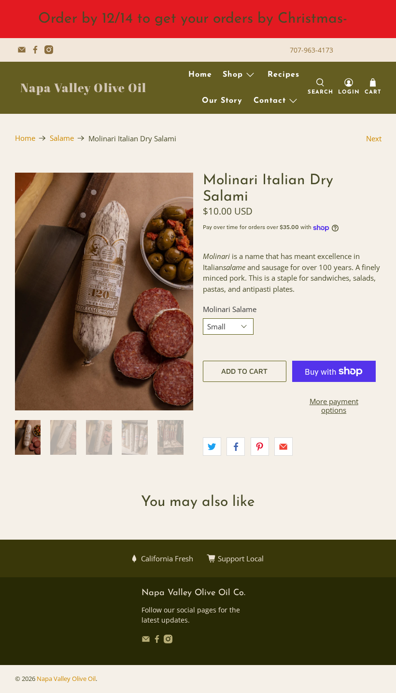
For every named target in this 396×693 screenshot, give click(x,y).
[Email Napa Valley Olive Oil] (21, 49)
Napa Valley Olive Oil (83, 87)
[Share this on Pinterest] (260, 446)
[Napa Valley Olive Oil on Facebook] (35, 49)
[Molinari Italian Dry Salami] (104, 291)
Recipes (283, 75)
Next (374, 138)
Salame (62, 138)
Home (200, 75)
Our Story (222, 101)
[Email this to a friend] (283, 446)
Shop (233, 75)
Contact (270, 101)
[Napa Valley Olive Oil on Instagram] (48, 49)
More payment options (334, 405)
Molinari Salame (229, 309)
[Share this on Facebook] (235, 446)
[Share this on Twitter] (212, 446)
